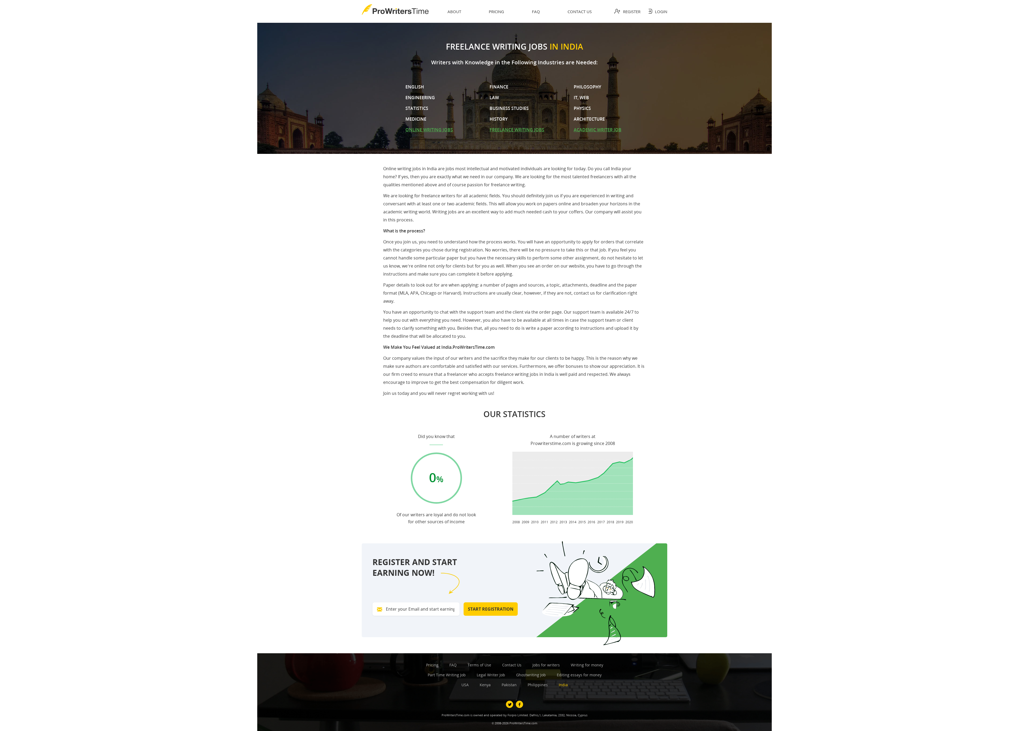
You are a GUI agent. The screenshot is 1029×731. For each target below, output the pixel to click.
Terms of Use (479, 664)
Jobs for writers (546, 664)
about (454, 11)
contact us (580, 11)
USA (465, 684)
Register (631, 11)
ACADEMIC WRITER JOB (597, 129)
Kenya (485, 684)
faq (536, 11)
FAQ (453, 664)
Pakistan (509, 684)
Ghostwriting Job (531, 674)
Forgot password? (493, 141)
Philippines (538, 684)
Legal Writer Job (491, 674)
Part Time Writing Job (447, 674)
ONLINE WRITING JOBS (429, 129)
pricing (496, 11)
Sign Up (536, 170)
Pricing (432, 664)
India (563, 684)
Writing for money (587, 664)
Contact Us (511, 664)
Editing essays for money (579, 674)
